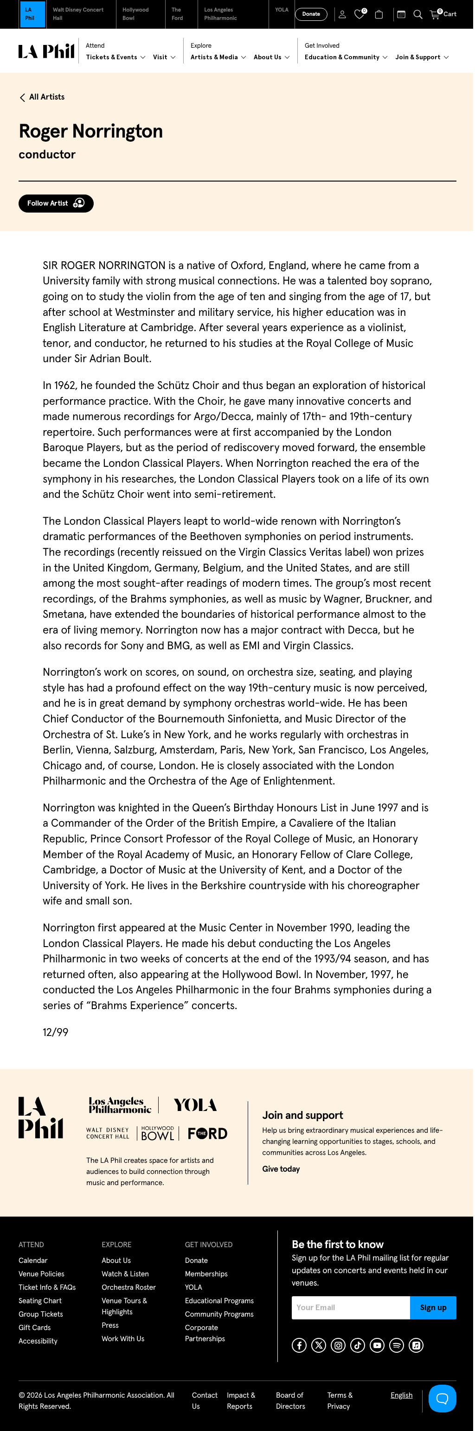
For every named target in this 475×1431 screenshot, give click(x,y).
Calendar (33, 1261)
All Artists (46, 97)
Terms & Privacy (340, 1401)
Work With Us (123, 1339)
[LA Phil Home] (46, 51)
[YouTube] (377, 1345)
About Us (116, 1261)
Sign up (433, 1308)
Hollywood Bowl (135, 14)
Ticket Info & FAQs (47, 1288)
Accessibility (38, 1341)
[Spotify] (396, 1345)
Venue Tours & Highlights (124, 1307)
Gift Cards (35, 1328)
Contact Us (205, 1401)
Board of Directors (290, 1401)
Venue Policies (41, 1274)
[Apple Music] (416, 1345)
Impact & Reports (241, 1401)
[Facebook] (299, 1345)
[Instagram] (338, 1345)
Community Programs (219, 1314)
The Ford (177, 14)
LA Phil (29, 14)
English (401, 1396)
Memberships (206, 1274)
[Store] (380, 14)
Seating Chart (40, 1301)
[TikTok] (357, 1345)
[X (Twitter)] (318, 1345)
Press (110, 1326)
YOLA (282, 10)
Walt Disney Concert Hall (78, 14)
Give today (281, 1169)
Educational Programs (219, 1301)
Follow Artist (47, 203)
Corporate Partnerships (205, 1333)
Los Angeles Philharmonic (220, 14)
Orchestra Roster (129, 1288)
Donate (311, 14)
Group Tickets (41, 1314)
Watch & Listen (125, 1274)
